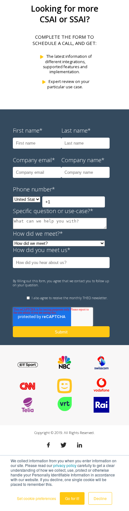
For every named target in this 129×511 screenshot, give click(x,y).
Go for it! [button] (72, 498)
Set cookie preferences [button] (36, 498)
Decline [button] (100, 498)
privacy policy (64, 465)
